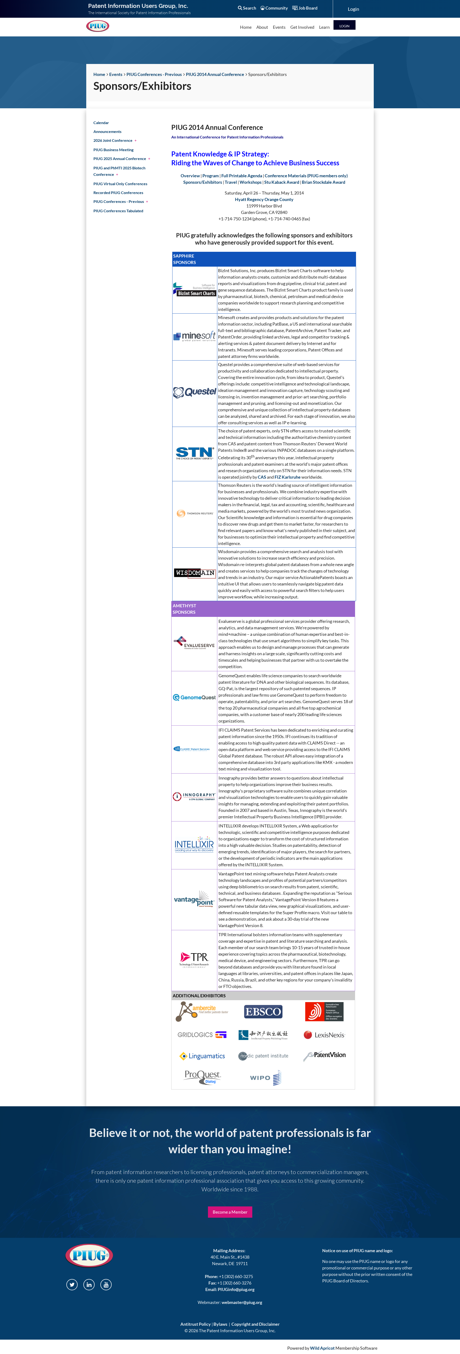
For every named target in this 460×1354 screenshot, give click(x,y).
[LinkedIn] (89, 1284)
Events (115, 74)
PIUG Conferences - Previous (154, 74)
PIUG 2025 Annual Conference (119, 158)
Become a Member (230, 1212)
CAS (262, 477)
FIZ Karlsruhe (288, 477)
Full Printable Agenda (241, 175)
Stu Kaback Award (281, 182)
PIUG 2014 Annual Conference (215, 74)
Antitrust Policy (195, 1324)
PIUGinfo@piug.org (236, 1289)
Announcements (107, 131)
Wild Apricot (322, 1348)
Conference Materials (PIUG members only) (306, 175)
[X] (72, 1284)
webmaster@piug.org (242, 1302)
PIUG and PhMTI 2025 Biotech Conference (119, 171)
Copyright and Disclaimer (255, 1324)
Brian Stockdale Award (323, 182)
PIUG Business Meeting (113, 149)
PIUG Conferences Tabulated (118, 210)
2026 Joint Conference (112, 140)
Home (99, 74)
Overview (190, 175)
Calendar (101, 122)
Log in (344, 25)
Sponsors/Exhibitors (202, 182)
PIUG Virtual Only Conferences (120, 183)
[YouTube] (106, 1284)
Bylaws (220, 1324)
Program (210, 175)
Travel (231, 182)
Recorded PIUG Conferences (118, 192)
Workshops (251, 182)
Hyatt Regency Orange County (264, 199)
